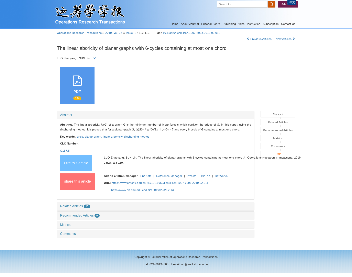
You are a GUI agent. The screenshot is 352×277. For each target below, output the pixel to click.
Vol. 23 (117, 32)
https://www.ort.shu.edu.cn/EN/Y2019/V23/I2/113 (142, 190)
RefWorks (221, 175)
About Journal (190, 23)
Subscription (271, 23)
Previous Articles (261, 39)
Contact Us (288, 23)
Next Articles (284, 39)
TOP (278, 154)
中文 (292, 2)
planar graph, (94, 136)
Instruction (253, 23)
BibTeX (205, 175)
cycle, (81, 136)
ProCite (191, 175)
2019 (108, 32)
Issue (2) (131, 32)
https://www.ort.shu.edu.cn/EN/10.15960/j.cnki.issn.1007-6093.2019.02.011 (160, 182)
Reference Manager (169, 175)
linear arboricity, (113, 136)
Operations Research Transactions (79, 32)
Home (174, 23)
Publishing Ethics (233, 23)
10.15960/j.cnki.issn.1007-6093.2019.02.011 (191, 32)
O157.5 (65, 150)
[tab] (155, 115)
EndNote (146, 175)
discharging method (137, 136)
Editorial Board (210, 23)
